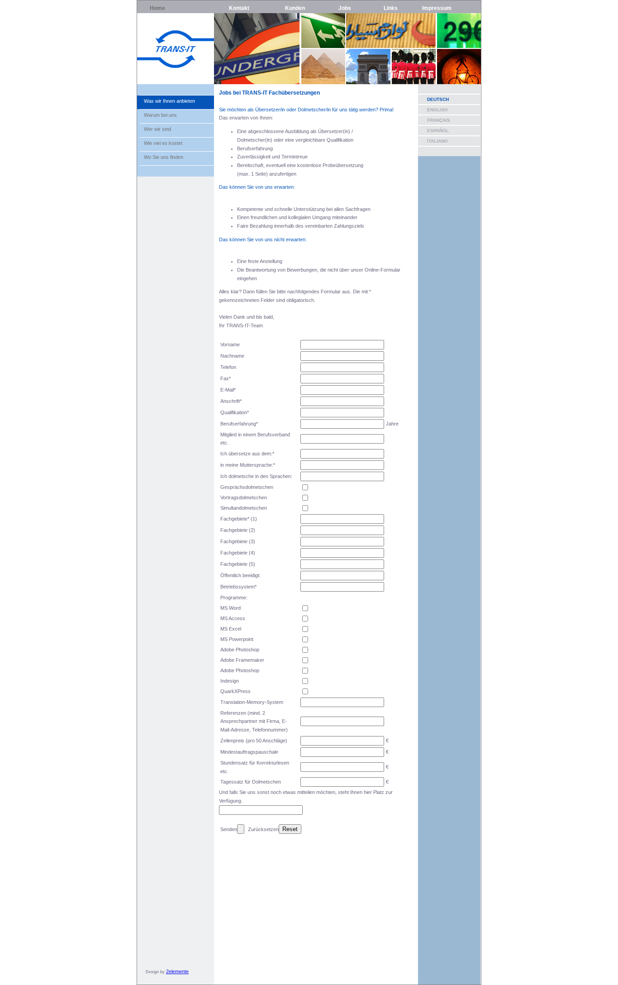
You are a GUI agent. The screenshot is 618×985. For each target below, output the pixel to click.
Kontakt (239, 8)
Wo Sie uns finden (163, 157)
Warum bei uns (160, 115)
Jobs (344, 8)
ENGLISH (437, 109)
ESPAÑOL (438, 130)
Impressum (437, 8)
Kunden (295, 8)
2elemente (177, 971)
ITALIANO (437, 141)
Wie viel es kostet (163, 143)
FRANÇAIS (438, 120)
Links (391, 8)
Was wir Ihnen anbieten (169, 101)
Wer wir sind (157, 129)
